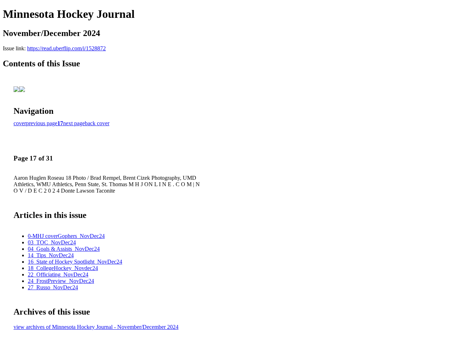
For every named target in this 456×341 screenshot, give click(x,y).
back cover (97, 123)
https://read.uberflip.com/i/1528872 (66, 48)
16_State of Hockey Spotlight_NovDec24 (75, 262)
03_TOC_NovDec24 (52, 242)
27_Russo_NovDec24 (53, 287)
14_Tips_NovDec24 (51, 255)
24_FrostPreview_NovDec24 (61, 281)
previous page (41, 123)
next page (74, 123)
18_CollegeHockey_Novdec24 (63, 268)
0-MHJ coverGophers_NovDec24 (66, 236)
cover (20, 123)
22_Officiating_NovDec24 (58, 274)
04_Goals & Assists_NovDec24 (64, 249)
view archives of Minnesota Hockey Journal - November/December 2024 (96, 327)
